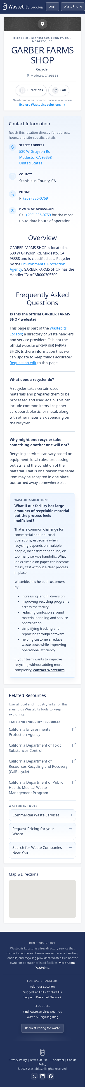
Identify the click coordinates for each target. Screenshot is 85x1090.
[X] (34, 1076)
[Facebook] (50, 1076)
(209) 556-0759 (35, 198)
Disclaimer (57, 1060)
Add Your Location (42, 986)
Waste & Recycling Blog (42, 1017)
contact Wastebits (48, 669)
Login (52, 6)
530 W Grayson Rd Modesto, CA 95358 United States (35, 157)
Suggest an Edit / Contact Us (42, 992)
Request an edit (23, 362)
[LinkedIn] (42, 1076)
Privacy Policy (18, 1060)
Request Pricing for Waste (42, 1028)
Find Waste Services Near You (42, 1011)
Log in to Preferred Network (42, 997)
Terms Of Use (38, 1060)
